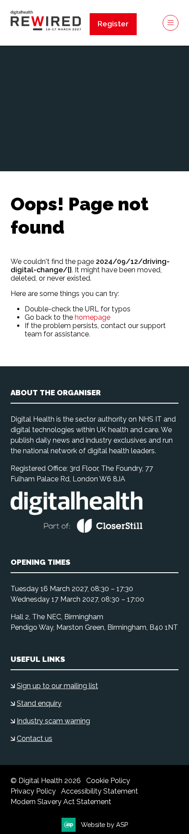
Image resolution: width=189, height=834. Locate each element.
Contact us (34, 738)
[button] (113, 24)
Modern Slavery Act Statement (61, 802)
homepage (92, 317)
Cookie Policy (108, 780)
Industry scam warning (53, 721)
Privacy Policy (33, 791)
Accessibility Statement (99, 791)
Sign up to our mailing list (57, 686)
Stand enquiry (39, 703)
